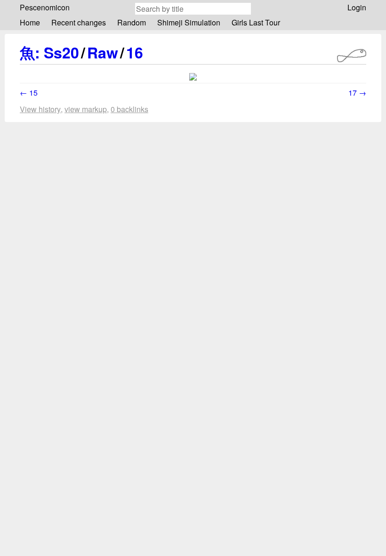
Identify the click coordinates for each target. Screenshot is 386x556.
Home (30, 22)
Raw (102, 52)
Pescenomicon (45, 7)
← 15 (29, 92)
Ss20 (61, 52)
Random (131, 22)
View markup (85, 109)
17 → (357, 92)
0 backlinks (129, 109)
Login (356, 7)
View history (40, 109)
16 (134, 52)
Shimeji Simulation (188, 22)
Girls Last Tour (256, 22)
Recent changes (78, 22)
